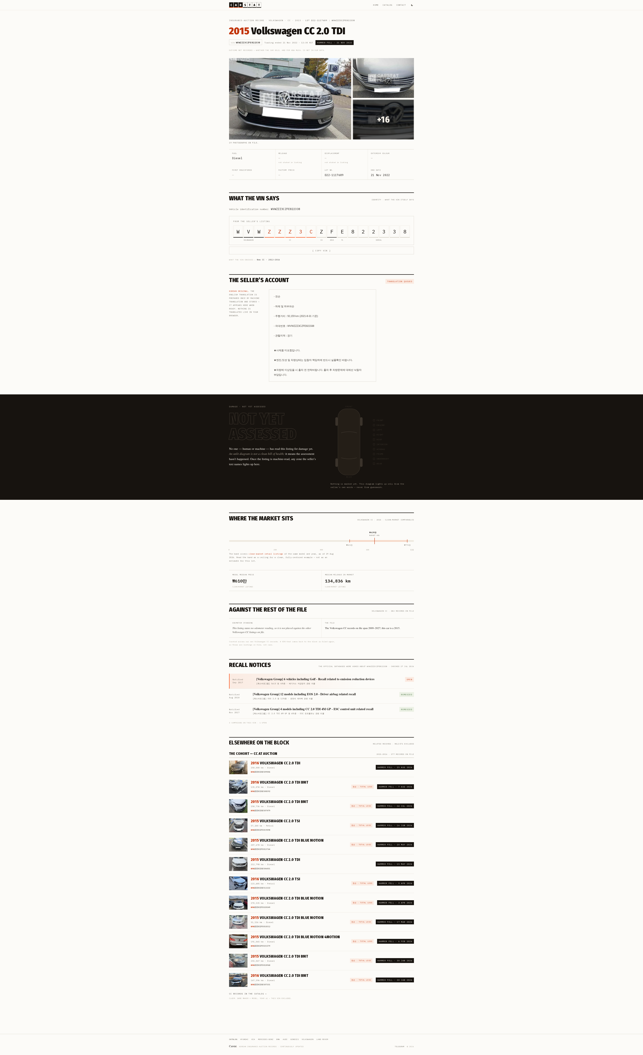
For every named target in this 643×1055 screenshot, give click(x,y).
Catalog (387, 5)
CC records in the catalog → (248, 994)
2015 (298, 20)
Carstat (233, 1046)
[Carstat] (245, 5)
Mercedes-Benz (265, 1039)
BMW (278, 1039)
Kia (253, 1039)
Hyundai (244, 1039)
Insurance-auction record (246, 20)
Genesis (295, 1039)
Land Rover (322, 1039)
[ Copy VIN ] (321, 250)
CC (289, 20)
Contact (401, 5)
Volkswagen (276, 20)
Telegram (399, 1046)
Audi (285, 1039)
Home (376, 5)
